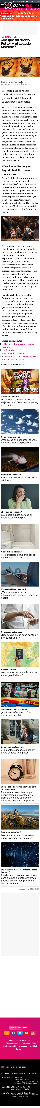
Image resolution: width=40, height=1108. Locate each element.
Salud (19, 1095)
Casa (20, 1097)
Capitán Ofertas (30, 1073)
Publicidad (33, 1046)
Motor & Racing (17, 1089)
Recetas (26, 1095)
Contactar (20, 1049)
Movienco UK (20, 1083)
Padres (32, 1093)
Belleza (25, 1093)
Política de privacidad (12, 1043)
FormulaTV (19, 1077)
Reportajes (24, 9)
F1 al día (27, 1089)
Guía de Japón (31, 1083)
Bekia (13, 1093)
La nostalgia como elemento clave (20, 356)
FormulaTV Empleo (22, 1079)
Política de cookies (29, 1043)
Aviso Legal (26, 1040)
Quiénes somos (15, 1040)
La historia (9, 350)
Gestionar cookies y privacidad (15, 1046)
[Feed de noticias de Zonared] (6, 1033)
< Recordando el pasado (13, 359)
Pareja (13, 1095)
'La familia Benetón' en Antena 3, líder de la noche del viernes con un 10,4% (19, 16)
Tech (20, 1087)
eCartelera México (31, 1081)
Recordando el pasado (14, 353)
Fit (29, 1087)
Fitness (14, 1097)
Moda (19, 1093)
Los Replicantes (17, 1073)
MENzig (14, 1087)
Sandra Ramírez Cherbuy (14, 82)
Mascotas (34, 1095)
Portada (16, 9)
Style (25, 1087)
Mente (25, 1097)
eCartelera (19, 1081)
